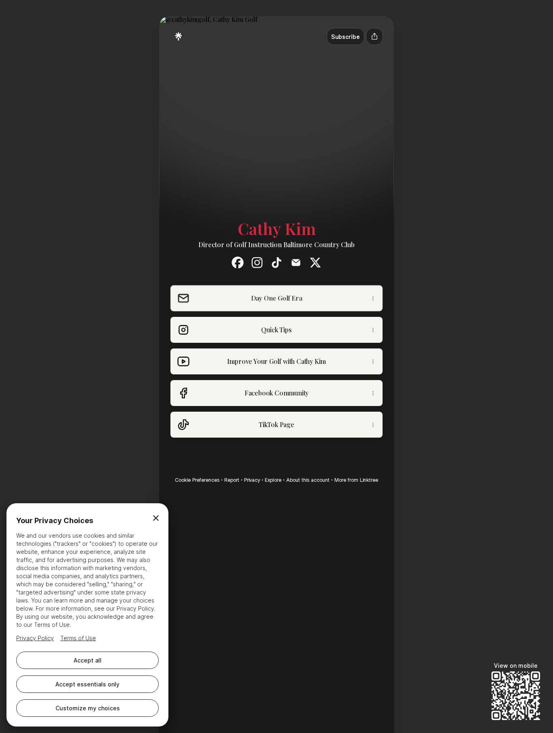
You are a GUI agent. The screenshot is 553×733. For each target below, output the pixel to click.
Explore (273, 480)
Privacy (252, 480)
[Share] (375, 298)
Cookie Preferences (197, 480)
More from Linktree (356, 480)
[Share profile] (374, 36)
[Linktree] (178, 36)
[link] (237, 262)
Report (231, 480)
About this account (308, 480)
